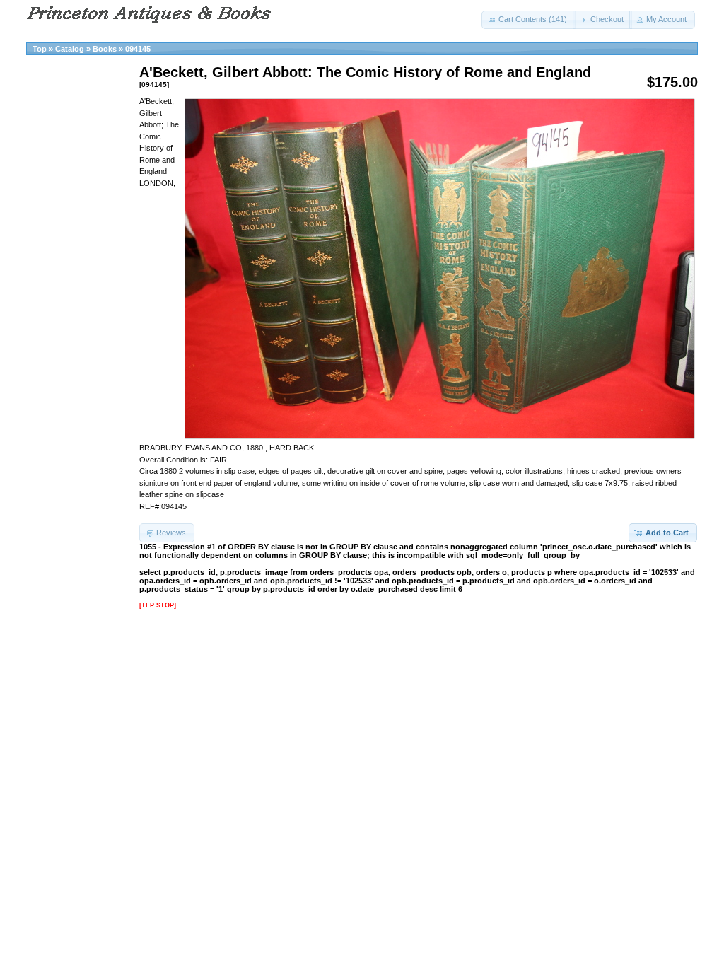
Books (105, 49)
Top (40, 49)
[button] (528, 20)
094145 (138, 49)
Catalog (69, 49)
